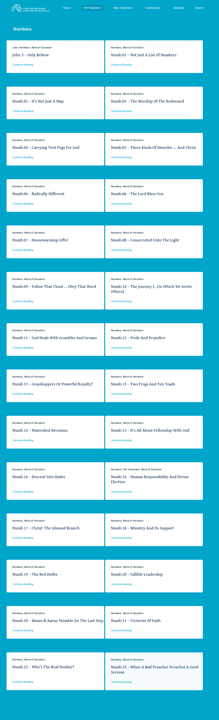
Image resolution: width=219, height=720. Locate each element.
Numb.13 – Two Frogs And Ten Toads (143, 384)
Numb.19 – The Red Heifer (35, 574)
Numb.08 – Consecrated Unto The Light (145, 240)
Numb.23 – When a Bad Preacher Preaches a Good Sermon (154, 669)
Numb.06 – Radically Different (38, 193)
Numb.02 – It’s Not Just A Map (38, 101)
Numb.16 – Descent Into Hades (38, 476)
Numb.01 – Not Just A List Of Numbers (143, 55)
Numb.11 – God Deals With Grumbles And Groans (54, 337)
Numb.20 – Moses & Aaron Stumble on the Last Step (57, 620)
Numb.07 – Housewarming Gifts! (40, 240)
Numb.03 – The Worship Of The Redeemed (147, 101)
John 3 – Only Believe (30, 55)
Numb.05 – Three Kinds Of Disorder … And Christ (153, 147)
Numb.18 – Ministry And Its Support (142, 528)
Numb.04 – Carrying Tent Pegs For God (45, 147)
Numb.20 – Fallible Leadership (137, 574)
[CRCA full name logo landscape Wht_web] (30, 5)
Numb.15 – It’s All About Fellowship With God (150, 430)
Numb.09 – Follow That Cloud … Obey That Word (54, 286)
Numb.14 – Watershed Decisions (40, 430)
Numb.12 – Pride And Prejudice (138, 337)
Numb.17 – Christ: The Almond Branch (46, 528)
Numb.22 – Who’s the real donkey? (43, 667)
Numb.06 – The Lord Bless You (137, 193)
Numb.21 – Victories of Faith (136, 620)
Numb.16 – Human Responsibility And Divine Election (150, 479)
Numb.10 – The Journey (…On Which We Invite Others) (151, 288)
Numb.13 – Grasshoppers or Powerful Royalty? (52, 384)
